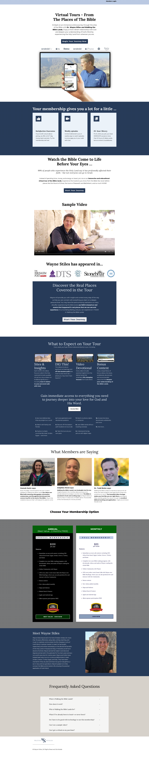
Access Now (74, 409)
